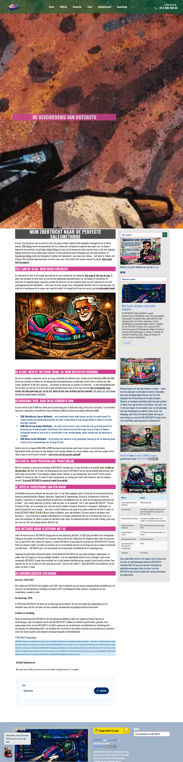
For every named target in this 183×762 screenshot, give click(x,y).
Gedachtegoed (104, 6)
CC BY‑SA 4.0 (99, 746)
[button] (8, 752)
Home (51, 6)
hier (154, 267)
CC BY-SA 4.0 (142, 458)
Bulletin (63, 6)
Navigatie (77, 6)
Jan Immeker (112, 740)
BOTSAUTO (124, 455)
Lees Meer (127, 343)
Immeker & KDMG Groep (144, 455)
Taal (23, 685)
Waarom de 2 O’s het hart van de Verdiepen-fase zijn (138, 305)
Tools (89, 6)
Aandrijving (122, 6)
